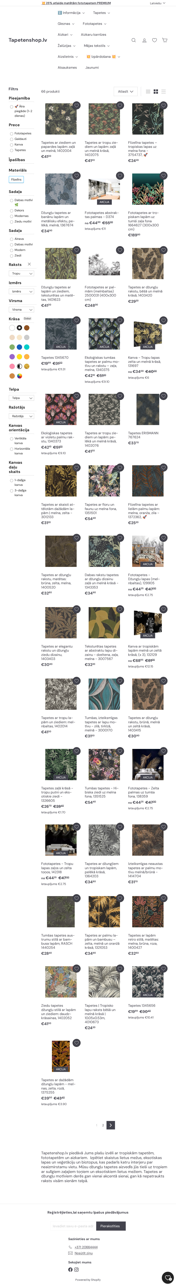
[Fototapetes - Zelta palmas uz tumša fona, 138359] (147, 779)
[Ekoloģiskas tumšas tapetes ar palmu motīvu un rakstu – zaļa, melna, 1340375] (104, 351)
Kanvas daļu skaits (15, 467)
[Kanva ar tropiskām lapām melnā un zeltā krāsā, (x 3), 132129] (147, 638)
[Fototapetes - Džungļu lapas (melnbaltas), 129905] (147, 566)
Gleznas (64, 23)
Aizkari (63, 34)
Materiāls (18, 170)
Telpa (14, 389)
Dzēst (30, 264)
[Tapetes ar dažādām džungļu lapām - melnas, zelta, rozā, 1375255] (60, 1073)
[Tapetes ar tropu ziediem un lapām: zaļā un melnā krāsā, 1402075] (104, 133)
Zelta (27, 366)
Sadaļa (15, 191)
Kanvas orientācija (19, 428)
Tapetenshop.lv (28, 40)
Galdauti (20, 139)
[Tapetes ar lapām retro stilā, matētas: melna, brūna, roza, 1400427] (147, 926)
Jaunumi (92, 67)
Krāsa (14, 319)
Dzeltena (20, 357)
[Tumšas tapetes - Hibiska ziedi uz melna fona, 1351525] (104, 777)
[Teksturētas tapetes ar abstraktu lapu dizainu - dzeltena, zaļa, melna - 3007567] (104, 637)
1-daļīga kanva (20, 482)
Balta (12, 328)
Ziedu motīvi (22, 221)
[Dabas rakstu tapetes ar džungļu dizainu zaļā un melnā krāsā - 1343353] (104, 566)
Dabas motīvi (23, 244)
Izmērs (15, 282)
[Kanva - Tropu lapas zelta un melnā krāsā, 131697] (147, 349)
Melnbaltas (20, 366)
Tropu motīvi (16, 273)
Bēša (12, 337)
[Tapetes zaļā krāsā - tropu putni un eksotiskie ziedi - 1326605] (60, 781)
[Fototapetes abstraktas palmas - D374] (104, 202)
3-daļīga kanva (20, 492)
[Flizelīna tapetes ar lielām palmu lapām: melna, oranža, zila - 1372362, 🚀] (147, 495)
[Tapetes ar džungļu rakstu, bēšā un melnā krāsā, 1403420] (147, 276)
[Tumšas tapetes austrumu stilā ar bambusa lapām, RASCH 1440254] (60, 926)
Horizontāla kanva (22, 451)
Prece (14, 124)
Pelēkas (27, 337)
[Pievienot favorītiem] (76, 105)
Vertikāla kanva (20, 440)
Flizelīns (16, 179)
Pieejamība (19, 98)
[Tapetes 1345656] (147, 993)
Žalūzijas (65, 45)
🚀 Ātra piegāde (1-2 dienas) (23, 111)
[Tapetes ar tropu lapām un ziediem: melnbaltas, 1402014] (60, 707)
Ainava (19, 239)
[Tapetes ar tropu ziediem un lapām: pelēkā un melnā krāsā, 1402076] (104, 424)
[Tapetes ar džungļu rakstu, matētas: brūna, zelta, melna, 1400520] (60, 566)
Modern (19, 250)
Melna (20, 328)
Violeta (12, 357)
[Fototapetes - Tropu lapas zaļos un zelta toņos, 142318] (60, 855)
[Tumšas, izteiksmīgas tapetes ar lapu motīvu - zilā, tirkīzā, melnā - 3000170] (104, 709)
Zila (20, 347)
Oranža (27, 357)
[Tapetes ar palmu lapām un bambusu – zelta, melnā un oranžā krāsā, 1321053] (104, 926)
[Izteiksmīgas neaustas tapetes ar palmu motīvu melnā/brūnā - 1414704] (147, 855)
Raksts (15, 264)
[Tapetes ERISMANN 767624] (147, 420)
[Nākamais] (110, 1125)
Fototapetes (93, 23)
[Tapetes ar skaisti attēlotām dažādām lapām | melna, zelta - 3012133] (60, 495)
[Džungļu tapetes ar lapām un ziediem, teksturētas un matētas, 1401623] (60, 278)
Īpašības (17, 159)
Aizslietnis (66, 56)
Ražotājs (17, 407)
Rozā (12, 366)
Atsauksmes (67, 67)
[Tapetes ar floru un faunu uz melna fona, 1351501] (104, 493)
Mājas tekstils (95, 45)
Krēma (20, 337)
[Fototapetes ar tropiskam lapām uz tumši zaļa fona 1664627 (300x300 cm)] (147, 206)
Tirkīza (27, 347)
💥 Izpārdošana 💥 (101, 56)
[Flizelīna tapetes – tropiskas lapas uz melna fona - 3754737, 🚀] (147, 133)
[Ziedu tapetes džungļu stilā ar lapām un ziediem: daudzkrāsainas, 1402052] (60, 996)
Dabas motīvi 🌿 (23, 202)
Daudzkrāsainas (20, 376)
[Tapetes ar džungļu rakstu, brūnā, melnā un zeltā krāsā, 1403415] (147, 709)
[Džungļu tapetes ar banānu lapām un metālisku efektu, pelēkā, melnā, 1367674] (60, 204)
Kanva (18, 144)
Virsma (15, 300)
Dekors (19, 210)
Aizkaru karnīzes (93, 34)
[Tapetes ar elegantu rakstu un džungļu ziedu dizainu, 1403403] (60, 637)
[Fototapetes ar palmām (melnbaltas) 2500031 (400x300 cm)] (104, 278)
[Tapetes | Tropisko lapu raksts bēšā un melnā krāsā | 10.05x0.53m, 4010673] (104, 998)
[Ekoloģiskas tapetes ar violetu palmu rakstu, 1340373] (60, 424)
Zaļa (12, 347)
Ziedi (17, 255)
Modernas (21, 216)
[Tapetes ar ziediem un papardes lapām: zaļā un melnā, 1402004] (60, 131)
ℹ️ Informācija (69, 12)
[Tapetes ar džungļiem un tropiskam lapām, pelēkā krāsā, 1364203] (104, 855)
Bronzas (12, 376)
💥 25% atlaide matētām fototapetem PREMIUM (76, 3)
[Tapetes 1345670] (60, 344)
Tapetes (100, 12)
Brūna (27, 328)
